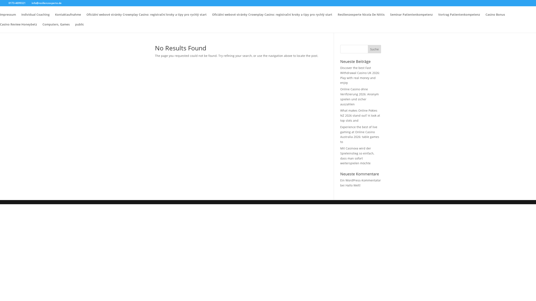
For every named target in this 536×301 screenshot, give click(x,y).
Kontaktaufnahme (68, 15)
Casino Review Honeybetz (18, 24)
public (79, 24)
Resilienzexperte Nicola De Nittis (361, 15)
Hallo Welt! (353, 185)
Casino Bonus (495, 15)
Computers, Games (56, 24)
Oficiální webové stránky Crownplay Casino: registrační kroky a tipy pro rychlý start (146, 15)
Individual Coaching (35, 15)
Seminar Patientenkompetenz (411, 15)
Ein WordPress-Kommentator (360, 180)
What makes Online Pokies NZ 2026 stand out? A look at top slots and (360, 115)
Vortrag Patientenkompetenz (459, 15)
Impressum (8, 15)
